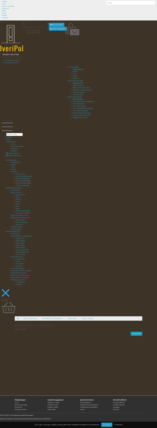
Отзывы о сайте (52, 405)
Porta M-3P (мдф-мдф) (23, 181)
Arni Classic (19, 266)
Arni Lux (18, 261)
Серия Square (20, 243)
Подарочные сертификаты (89, 405)
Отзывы (4, 15)
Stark (17, 206)
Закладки (116, 407)
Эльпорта (14, 172)
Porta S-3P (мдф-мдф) (23, 178)
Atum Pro (19, 199)
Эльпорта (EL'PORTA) (22, 213)
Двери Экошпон (16, 192)
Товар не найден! (87, 318)
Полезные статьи (20, 409)
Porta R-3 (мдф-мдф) (22, 185)
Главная (4, 2)
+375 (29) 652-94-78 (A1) (11, 63)
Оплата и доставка (8, 6)
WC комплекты (20, 254)
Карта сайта (51, 409)
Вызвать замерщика (59, 29)
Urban (18, 208)
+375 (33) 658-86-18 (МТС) (11, 60)
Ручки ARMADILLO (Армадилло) (21, 236)
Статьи (4, 13)
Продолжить (136, 334)
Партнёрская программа (88, 407)
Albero (18, 197)
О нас (4, 4)
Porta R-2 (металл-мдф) (23, 183)
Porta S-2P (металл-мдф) (23, 176)
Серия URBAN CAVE (22, 252)
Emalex (18, 204)
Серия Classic (20, 245)
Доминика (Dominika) (23, 211)
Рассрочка (5, 8)
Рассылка (116, 409)
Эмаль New (19, 225)
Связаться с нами (53, 402)
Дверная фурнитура (75, 97)
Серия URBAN (20, 248)
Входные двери (73, 67)
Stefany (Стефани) (21, 222)
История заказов (118, 405)
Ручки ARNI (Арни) (17, 257)
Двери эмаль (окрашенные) (20, 218)
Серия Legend (20, 241)
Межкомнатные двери (75, 81)
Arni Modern (20, 264)
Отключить (118, 425)
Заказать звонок (57, 25)
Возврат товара (52, 407)
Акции (4, 11)
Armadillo (19, 284)
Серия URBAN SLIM (22, 250)
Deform (18, 201)
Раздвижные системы (18, 280)
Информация (11, 142)
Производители (85, 402)
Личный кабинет (118, 402)
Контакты (5, 18)
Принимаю (107, 425)
